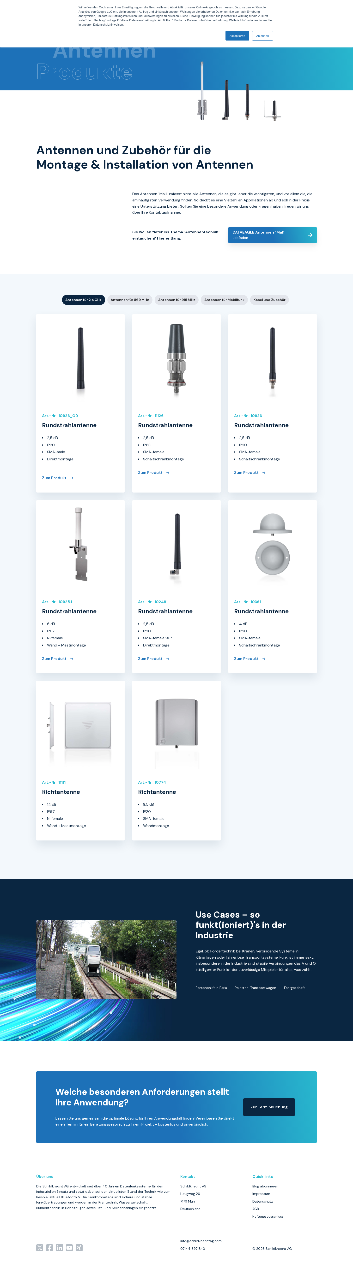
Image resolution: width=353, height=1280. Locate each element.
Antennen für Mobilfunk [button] (224, 300)
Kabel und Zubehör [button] (270, 300)
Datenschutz (262, 1201)
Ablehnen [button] (262, 36)
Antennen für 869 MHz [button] (130, 300)
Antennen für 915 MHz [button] (176, 300)
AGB (255, 1209)
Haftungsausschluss (268, 1216)
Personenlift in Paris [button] (211, 988)
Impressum (261, 1194)
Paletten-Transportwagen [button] (255, 988)
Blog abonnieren (265, 1186)
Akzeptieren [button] (237, 36)
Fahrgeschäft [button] (294, 988)
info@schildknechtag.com (201, 1241)
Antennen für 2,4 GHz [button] (83, 300)
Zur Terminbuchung (269, 1107)
